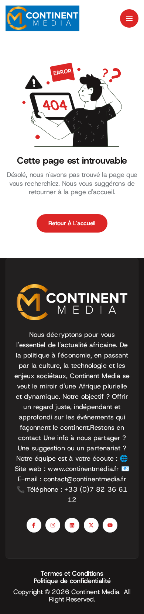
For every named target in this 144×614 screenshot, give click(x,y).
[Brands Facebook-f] (34, 525)
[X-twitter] (91, 525)
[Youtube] (110, 525)
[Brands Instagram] (52, 525)
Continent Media (97, 591)
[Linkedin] (72, 525)
